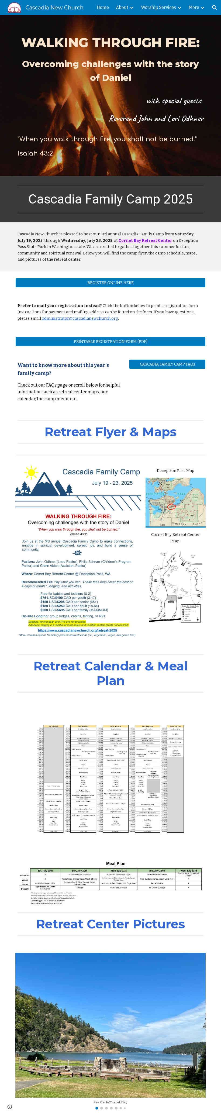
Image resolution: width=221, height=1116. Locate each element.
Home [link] (103, 7)
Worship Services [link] (158, 7)
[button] (214, 7)
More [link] (194, 7)
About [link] (122, 7)
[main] (110, 95)
